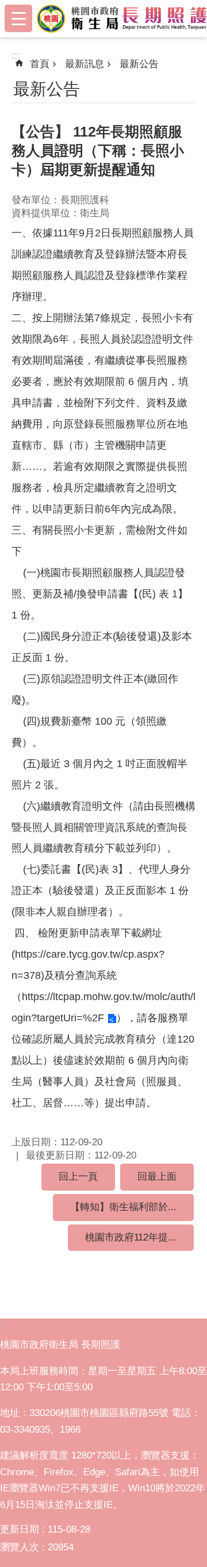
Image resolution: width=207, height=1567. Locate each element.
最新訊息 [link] (84, 64)
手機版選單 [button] (18, 18)
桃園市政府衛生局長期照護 (122, 18)
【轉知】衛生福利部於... (123, 1207)
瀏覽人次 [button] (19, 1547)
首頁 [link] (39, 64)
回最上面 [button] (157, 1176)
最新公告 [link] (139, 64)
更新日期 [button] (19, 1529)
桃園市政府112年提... (131, 1237)
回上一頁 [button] (78, 1176)
